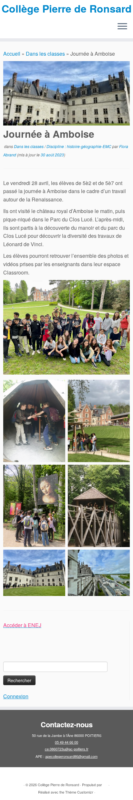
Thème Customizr (79, 792)
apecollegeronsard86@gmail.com (71, 756)
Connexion (15, 696)
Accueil (11, 53)
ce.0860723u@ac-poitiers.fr (66, 748)
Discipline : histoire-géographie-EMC (79, 146)
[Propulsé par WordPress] (105, 783)
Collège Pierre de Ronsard (67, 8)
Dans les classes (45, 53)
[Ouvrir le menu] (122, 27)
